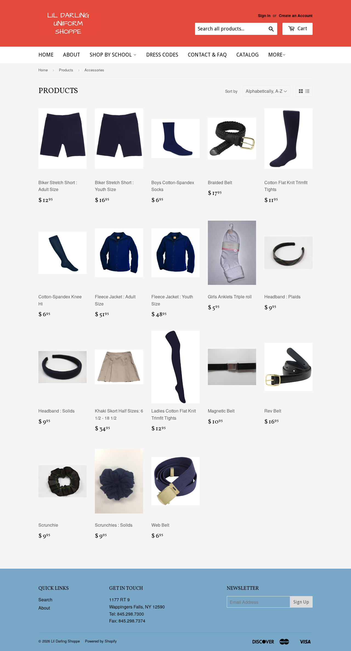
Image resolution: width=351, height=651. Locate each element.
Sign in (264, 15)
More (275, 55)
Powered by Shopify (101, 641)
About (71, 55)
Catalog (247, 55)
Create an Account (296, 15)
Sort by (231, 91)
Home (45, 55)
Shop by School (111, 55)
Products (66, 69)
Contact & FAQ (207, 55)
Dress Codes (162, 55)
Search (45, 599)
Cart (301, 28)
